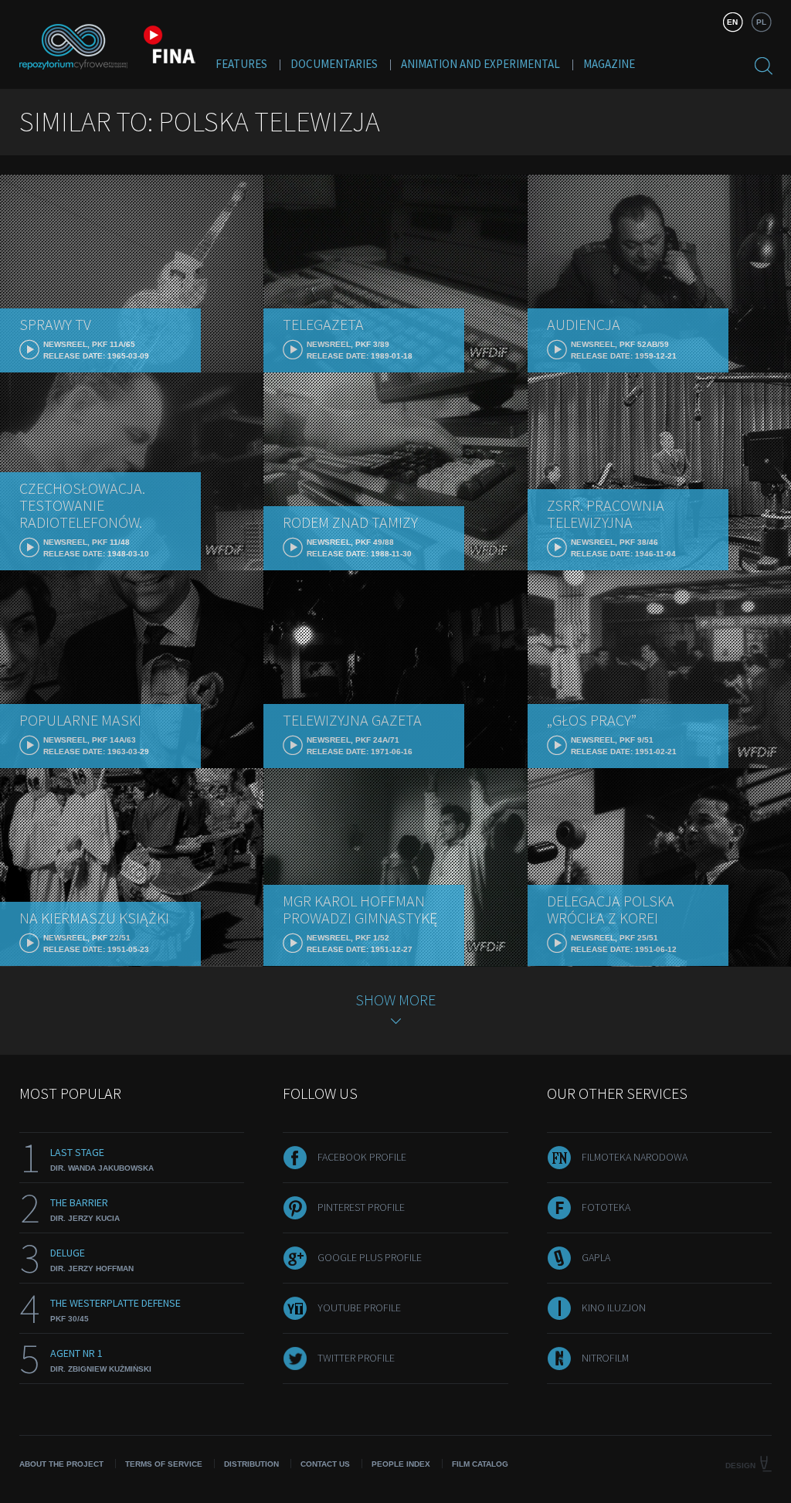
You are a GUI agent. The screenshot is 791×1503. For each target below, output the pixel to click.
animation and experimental (480, 63)
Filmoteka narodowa (634, 1157)
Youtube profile (359, 1307)
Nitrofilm (605, 1358)
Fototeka (606, 1207)
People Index (401, 1464)
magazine (609, 63)
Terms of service (163, 1464)
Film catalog (480, 1464)
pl (761, 22)
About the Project (61, 1464)
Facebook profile (361, 1157)
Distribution (251, 1464)
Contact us (325, 1464)
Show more (395, 999)
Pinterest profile (361, 1207)
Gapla (596, 1257)
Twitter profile (356, 1358)
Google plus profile (369, 1257)
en (732, 22)
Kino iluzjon (614, 1307)
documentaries (334, 63)
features (241, 63)
